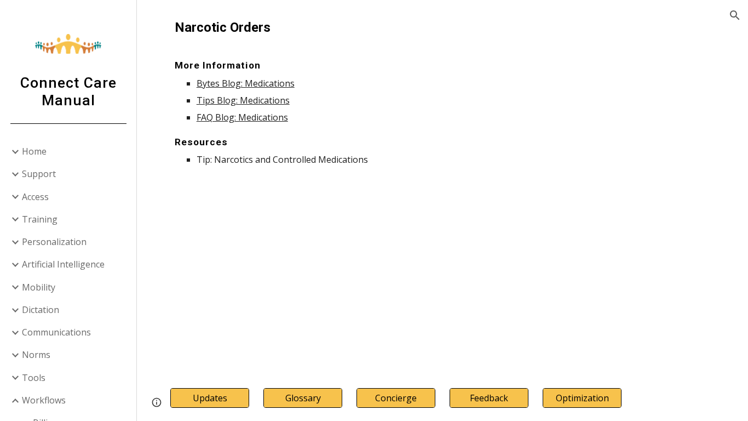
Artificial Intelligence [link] (63, 264)
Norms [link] (36, 355)
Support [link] (39, 174)
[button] (735, 15)
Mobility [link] (38, 287)
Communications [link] (56, 332)
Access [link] (35, 197)
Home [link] (34, 151)
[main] (442, 92)
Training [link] (39, 219)
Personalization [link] (54, 242)
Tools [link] (33, 378)
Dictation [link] (40, 310)
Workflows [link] (44, 400)
